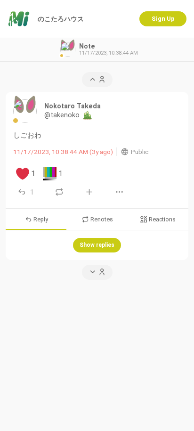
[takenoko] (25, 111)
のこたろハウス (61, 19)
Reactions (161, 219)
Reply (40, 219)
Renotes (101, 219)
